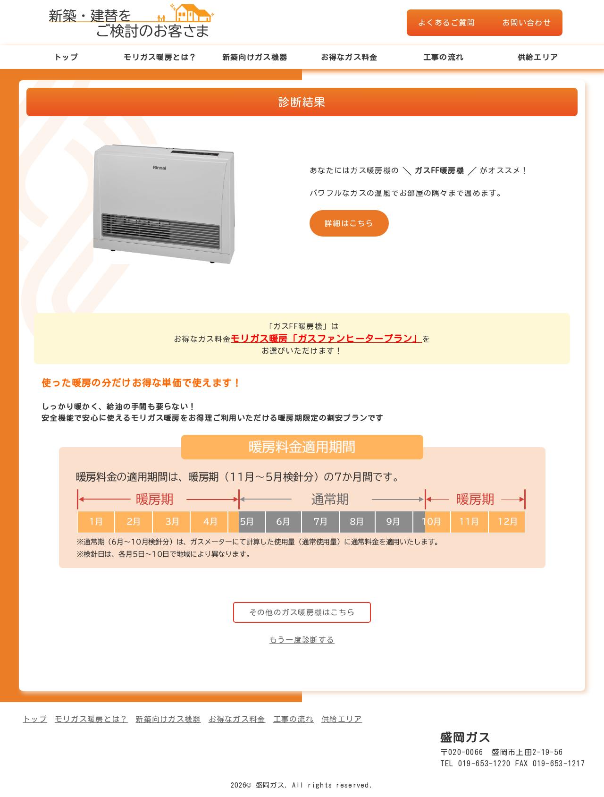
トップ (66, 57)
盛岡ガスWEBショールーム (131, 19)
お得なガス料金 (349, 57)
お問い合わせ (526, 22)
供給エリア (538, 57)
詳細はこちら (349, 223)
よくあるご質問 (446, 22)
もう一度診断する (302, 640)
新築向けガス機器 (254, 57)
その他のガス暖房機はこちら (302, 612)
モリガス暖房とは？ (160, 57)
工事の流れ (443, 57)
